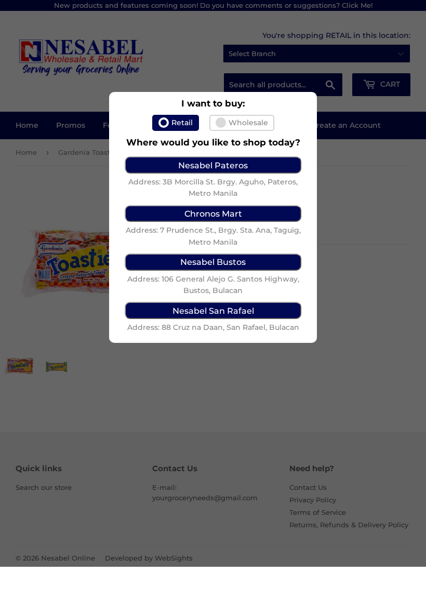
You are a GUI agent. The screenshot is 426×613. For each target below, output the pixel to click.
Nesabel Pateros (213, 165)
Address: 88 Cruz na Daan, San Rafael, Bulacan (213, 327)
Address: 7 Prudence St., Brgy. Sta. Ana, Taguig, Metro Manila (213, 235)
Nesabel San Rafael (213, 310)
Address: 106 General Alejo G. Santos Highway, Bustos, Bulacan (213, 284)
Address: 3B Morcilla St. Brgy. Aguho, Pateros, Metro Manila (213, 187)
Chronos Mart (213, 213)
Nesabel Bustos (213, 262)
